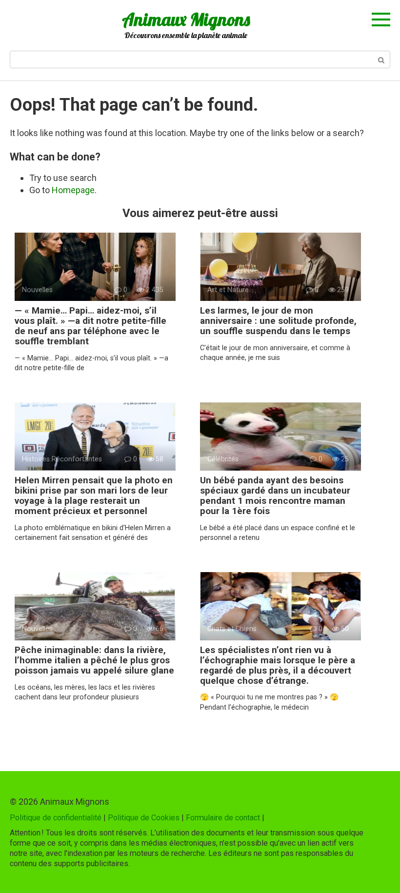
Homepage (73, 190)
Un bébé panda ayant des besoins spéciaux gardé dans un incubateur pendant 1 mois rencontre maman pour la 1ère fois (275, 495)
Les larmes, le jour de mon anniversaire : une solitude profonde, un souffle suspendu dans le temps (278, 321)
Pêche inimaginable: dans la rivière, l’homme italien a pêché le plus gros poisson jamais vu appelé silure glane (94, 660)
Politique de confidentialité (55, 817)
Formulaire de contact (223, 817)
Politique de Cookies (144, 817)
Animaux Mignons (186, 19)
